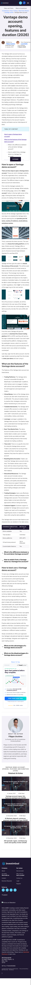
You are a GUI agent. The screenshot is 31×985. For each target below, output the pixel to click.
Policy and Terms (9, 8)
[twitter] (3, 890)
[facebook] (7, 890)
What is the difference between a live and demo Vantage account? (17, 147)
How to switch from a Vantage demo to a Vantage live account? (16, 154)
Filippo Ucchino (10, 43)
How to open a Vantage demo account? (13, 135)
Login (17, 881)
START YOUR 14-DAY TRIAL (15, 698)
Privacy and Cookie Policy (24, 968)
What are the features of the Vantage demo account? (15, 141)
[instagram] (15, 890)
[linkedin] (11, 890)
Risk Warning (11, 969)
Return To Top (15, 662)
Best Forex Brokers (24, 10)
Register (18, 883)
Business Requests (7, 881)
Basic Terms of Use (5, 969)
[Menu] (28, 3)
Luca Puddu (24, 43)
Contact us (19, 878)
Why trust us (19, 873)
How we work (20, 871)
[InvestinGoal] (7, 3)
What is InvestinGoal (21, 8)
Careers (4, 878)
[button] (20, 2)
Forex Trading (13, 10)
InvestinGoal (5, 10)
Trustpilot (4, 895)
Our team (4, 873)
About (3, 871)
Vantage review (9, 12)
